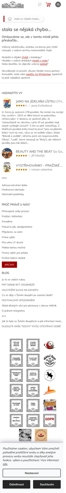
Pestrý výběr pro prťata (15, 252)
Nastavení (32, 473)
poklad (43, 63)
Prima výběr (8, 237)
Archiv (9, 264)
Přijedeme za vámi (12, 231)
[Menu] (58, 4)
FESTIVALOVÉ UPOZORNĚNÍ (18, 300)
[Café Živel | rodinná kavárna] (49, 345)
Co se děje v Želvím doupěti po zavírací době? (27, 295)
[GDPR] (49, 420)
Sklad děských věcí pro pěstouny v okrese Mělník (29, 305)
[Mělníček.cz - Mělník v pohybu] (49, 390)
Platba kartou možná (13, 247)
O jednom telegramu (13, 310)
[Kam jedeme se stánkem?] (25, 434)
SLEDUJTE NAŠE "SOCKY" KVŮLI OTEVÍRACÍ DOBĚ (31, 326)
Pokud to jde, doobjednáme (17, 226)
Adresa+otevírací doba (14, 185)
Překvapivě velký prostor (15, 211)
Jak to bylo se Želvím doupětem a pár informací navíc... (32, 321)
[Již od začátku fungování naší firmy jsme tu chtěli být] (16, 420)
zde (5, 464)
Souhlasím (47, 484)
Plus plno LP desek (12, 242)
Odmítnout (16, 484)
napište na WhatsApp (38, 74)
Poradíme (7, 221)
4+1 (4, 316)
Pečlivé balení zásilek (13, 258)
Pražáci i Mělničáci (12, 216)
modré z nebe (40, 60)
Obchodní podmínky (13, 194)
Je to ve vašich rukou (13, 279)
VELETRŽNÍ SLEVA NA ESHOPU (20, 290)
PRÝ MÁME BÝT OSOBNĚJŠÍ (18, 284)
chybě (25, 57)
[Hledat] (39, 4)
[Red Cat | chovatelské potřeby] (49, 405)
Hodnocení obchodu (13, 189)
